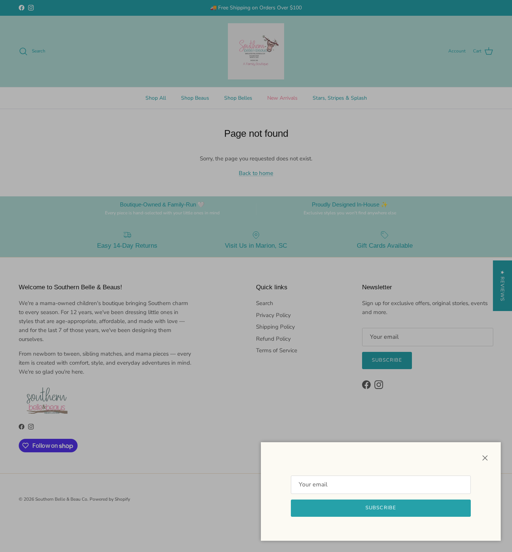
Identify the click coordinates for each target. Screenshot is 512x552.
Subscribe (380, 507)
